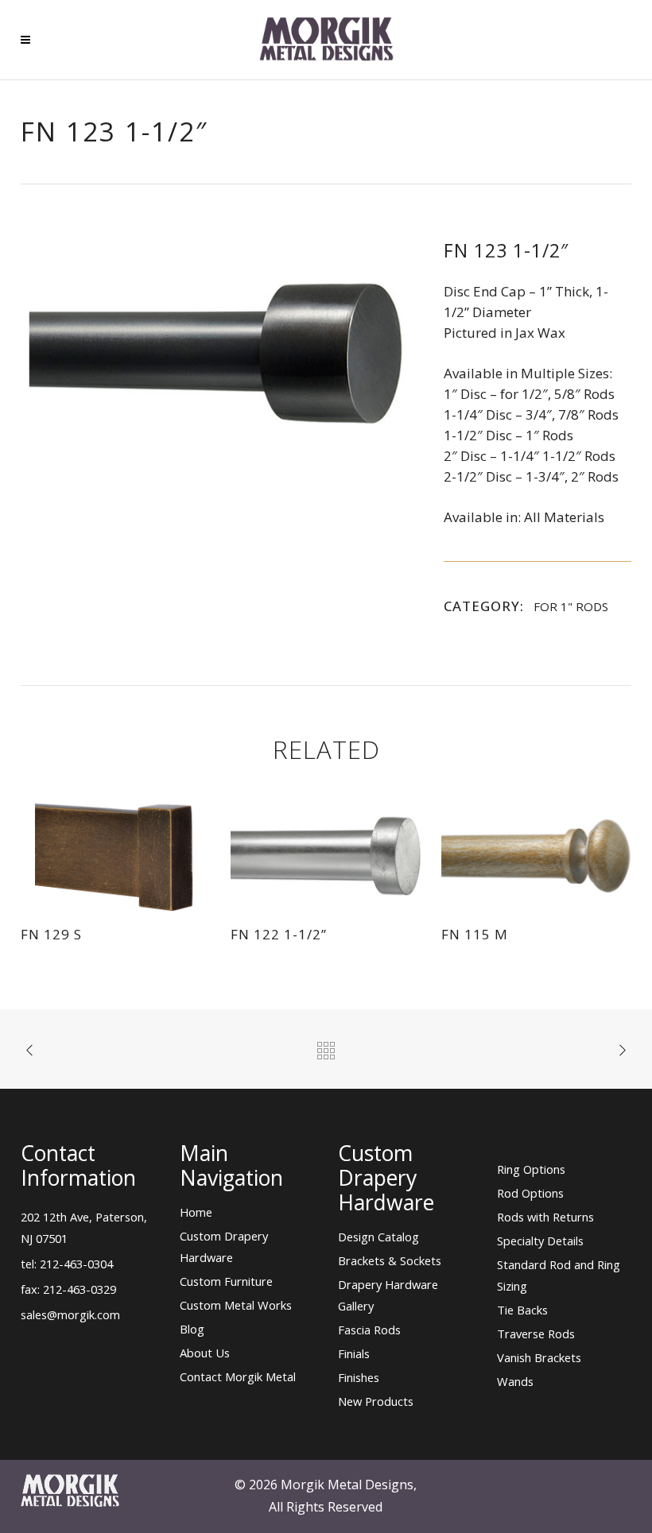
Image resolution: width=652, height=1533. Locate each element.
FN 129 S (51, 934)
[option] (216, 354)
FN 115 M (474, 934)
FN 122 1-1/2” (279, 934)
